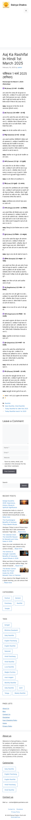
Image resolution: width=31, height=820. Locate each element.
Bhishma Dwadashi (11, 630)
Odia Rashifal (9, 688)
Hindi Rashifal (20, 406)
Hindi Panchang (10, 656)
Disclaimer (6, 717)
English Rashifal (10, 646)
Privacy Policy (7, 726)
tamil (20, 688)
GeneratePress (15, 817)
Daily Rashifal (9, 406)
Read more (6, 517)
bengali (7, 625)
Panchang (8, 603)
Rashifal (7, 403)
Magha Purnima (10, 672)
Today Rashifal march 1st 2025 (15, 411)
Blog (4, 711)
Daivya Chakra (19, 5)
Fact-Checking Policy (10, 720)
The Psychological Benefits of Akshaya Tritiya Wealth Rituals (10, 522)
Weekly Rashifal (20, 693)
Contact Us (6, 714)
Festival (7, 598)
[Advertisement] (15, 31)
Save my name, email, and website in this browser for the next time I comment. (15, 464)
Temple (7, 608)
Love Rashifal (9, 667)
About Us (6, 708)
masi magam (9, 677)
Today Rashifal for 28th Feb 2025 (16, 408)
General (18, 598)
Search (5, 482)
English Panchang (11, 641)
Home (5, 723)
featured (8, 651)
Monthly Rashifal (10, 683)
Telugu (7, 693)
